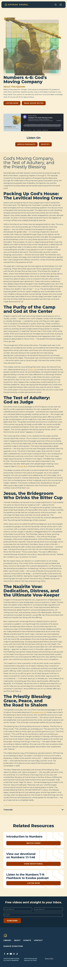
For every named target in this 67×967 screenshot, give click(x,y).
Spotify (45, 144)
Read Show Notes (34, 103)
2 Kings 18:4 (22, 466)
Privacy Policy (49, 958)
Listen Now (12, 103)
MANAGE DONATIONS (13, 946)
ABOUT (17, 940)
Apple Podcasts (26, 144)
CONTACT (38, 940)
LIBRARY (7, 940)
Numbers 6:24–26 (38, 712)
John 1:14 (32, 369)
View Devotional (33, 864)
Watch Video (33, 843)
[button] (61, 5)
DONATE (27, 940)
